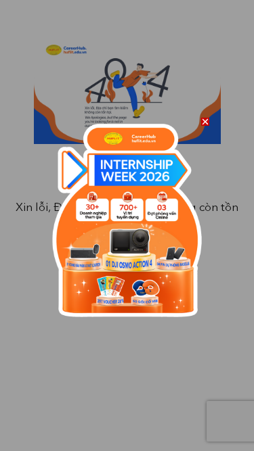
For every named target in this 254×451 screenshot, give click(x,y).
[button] (205, 122)
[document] (127, 225)
